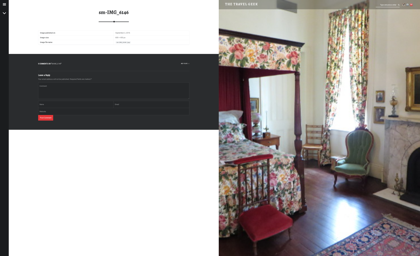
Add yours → (185, 63)
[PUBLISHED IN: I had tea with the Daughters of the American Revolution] (4, 13)
